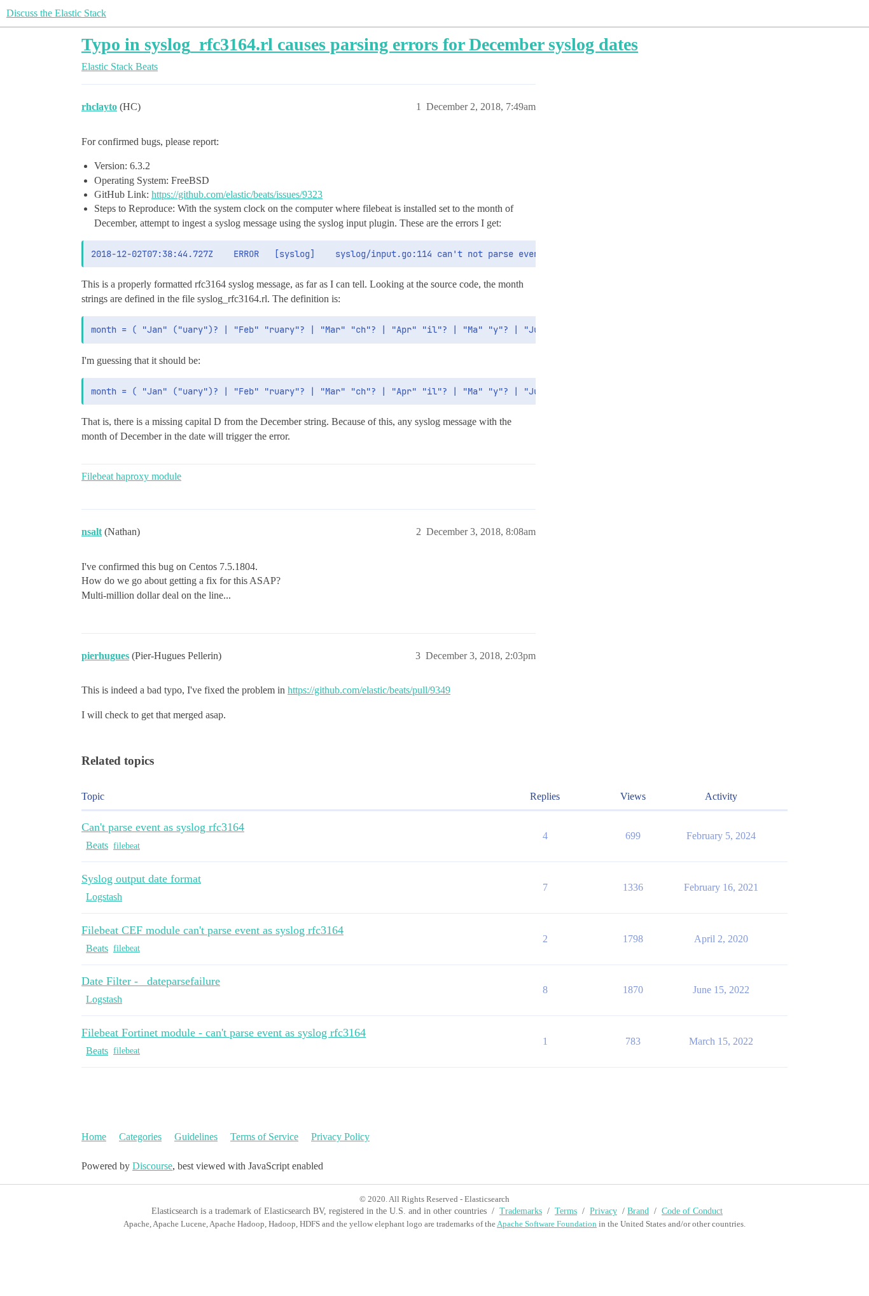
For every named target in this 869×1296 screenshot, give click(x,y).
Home (93, 1136)
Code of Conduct (692, 1211)
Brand (638, 1211)
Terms (566, 1211)
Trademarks (520, 1211)
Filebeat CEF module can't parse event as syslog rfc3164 (212, 930)
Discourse (152, 1165)
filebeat (126, 846)
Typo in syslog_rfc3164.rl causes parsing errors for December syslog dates (359, 44)
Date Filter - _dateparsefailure (150, 981)
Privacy (603, 1211)
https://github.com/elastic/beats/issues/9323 (237, 194)
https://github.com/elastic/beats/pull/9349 (369, 690)
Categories (140, 1136)
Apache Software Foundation (547, 1224)
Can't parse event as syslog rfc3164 (162, 827)
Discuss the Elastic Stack (56, 13)
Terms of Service (264, 1136)
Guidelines (196, 1136)
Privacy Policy (340, 1136)
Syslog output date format (141, 878)
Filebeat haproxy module (131, 476)
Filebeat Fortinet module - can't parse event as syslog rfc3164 (223, 1032)
